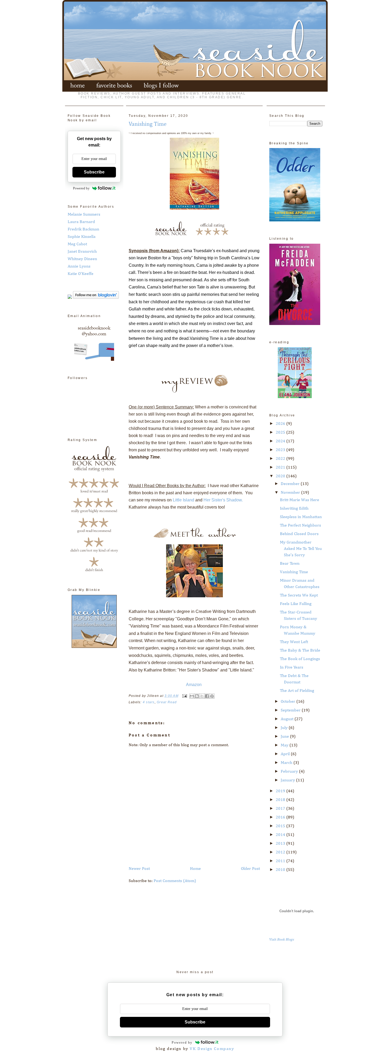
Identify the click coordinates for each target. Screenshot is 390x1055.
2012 (281, 852)
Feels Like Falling (295, 604)
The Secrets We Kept (299, 595)
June (285, 737)
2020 (281, 476)
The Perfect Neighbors (300, 525)
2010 (281, 870)
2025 (281, 432)
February (290, 771)
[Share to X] (202, 696)
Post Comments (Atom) (175, 881)
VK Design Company (212, 1049)
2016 (281, 817)
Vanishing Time (294, 572)
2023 (281, 450)
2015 (281, 826)
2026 (281, 424)
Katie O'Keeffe (80, 274)
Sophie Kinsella (82, 237)
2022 (281, 459)
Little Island (183, 500)
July (285, 728)
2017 (281, 809)
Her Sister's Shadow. (223, 500)
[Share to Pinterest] (212, 696)
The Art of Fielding (297, 691)
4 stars (149, 702)
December (291, 484)
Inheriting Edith (294, 508)
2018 (281, 800)
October (288, 702)
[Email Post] (184, 696)
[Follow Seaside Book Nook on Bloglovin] (96, 298)
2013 (281, 844)
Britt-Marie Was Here (299, 500)
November (291, 493)
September (291, 710)
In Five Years (291, 667)
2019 (281, 791)
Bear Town (290, 564)
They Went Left (294, 642)
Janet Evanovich (82, 252)
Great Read (167, 702)
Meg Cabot (77, 244)
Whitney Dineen (82, 259)
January (288, 780)
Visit (281, 939)
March (287, 763)
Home (195, 869)
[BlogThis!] (197, 696)
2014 (281, 835)
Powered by (81, 188)
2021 (281, 467)
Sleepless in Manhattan (301, 517)
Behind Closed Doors (299, 534)
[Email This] (191, 696)
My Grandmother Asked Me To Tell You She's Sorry (301, 548)
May (285, 745)
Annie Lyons (79, 266)
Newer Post (139, 869)
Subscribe (94, 172)
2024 (281, 441)
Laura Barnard (81, 222)
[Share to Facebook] (207, 696)
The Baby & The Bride (300, 650)
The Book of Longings (300, 659)
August (287, 719)
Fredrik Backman (83, 229)
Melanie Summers (84, 214)
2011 (281, 861)
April (286, 754)
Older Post (250, 869)
